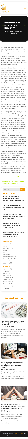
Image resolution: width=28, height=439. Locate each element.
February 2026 (7, 277)
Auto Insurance (7, 248)
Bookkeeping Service (8, 256)
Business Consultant (8, 259)
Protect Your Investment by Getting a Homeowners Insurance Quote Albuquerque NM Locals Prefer (12, 407)
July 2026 (5, 271)
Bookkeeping (6, 254)
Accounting (6, 244)
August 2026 (6, 269)
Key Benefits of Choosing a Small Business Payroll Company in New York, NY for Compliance (14, 216)
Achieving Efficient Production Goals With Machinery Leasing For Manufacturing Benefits (13, 234)
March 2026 (6, 275)
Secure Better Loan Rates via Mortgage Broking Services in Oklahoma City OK (11, 225)
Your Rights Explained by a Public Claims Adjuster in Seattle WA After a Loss (13, 207)
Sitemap (19, 435)
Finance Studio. (19, 433)
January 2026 (6, 279)
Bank (4, 252)
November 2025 (7, 282)
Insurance (14, 34)
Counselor (5, 261)
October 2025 (6, 284)
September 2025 (7, 286)
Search (22, 189)
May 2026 (5, 273)
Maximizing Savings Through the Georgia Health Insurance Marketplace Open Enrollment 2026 (12, 364)
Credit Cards (6, 263)
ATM (4, 246)
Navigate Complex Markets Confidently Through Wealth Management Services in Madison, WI (13, 198)
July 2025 (5, 288)
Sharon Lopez (11, 31)
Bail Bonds (5, 250)
